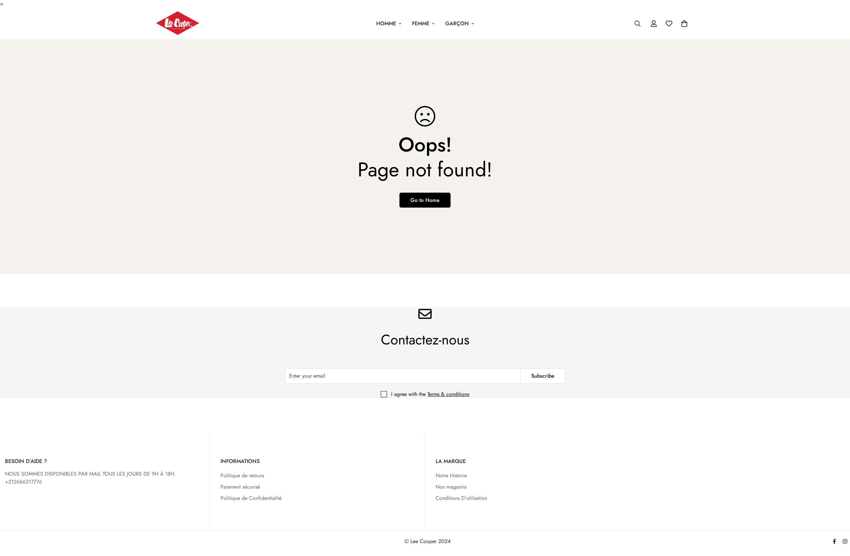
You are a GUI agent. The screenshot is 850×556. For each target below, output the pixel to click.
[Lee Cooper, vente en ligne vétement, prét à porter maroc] (177, 23)
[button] (684, 23)
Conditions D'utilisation (461, 498)
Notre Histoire (451, 475)
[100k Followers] (845, 541)
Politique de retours (242, 475)
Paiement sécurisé (240, 487)
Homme (386, 23)
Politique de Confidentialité (251, 498)
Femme (420, 23)
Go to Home (425, 200)
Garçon (457, 23)
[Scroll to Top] (837, 519)
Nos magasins (451, 487)
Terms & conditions (448, 394)
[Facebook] (834, 541)
